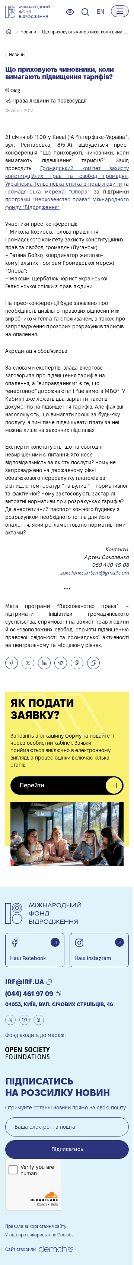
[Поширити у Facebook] (11, 663)
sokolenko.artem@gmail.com (94, 573)
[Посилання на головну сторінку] (27, 12)
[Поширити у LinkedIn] (44, 663)
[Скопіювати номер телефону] (58, 994)
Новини (28, 31)
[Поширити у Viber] (77, 663)
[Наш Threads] (39, 1020)
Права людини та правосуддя (49, 101)
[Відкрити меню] (120, 11)
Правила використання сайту (35, 1226)
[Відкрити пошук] (85, 12)
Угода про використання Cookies (39, 1234)
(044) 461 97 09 (29, 993)
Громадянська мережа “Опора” (47, 192)
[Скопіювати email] (49, 982)
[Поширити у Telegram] (60, 663)
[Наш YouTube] (24, 1020)
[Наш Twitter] (10, 1020)
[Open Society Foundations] (30, 1053)
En (100, 12)
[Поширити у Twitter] (28, 663)
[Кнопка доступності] (70, 12)
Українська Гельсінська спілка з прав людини (63, 184)
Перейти (32, 785)
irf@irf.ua (24, 981)
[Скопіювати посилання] (93, 663)
